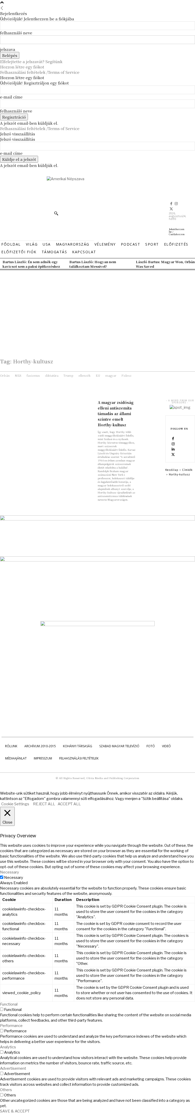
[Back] (2, 8)
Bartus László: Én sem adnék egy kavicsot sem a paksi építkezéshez (31, 264)
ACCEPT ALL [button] (69, 804)
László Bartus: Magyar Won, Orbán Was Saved (165, 264)
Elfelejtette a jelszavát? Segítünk (31, 61)
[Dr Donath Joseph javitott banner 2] (97, 625)
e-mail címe (11, 97)
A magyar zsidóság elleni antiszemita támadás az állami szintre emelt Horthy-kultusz (116, 413)
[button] (56, 213)
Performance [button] (11, 1025)
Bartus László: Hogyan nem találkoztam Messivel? (92, 264)
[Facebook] (171, 203)
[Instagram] (176, 203)
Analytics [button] (8, 1047)
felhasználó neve (16, 32)
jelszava (7, 49)
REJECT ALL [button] (44, 804)
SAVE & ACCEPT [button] (15, 1111)
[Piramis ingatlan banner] (97, 519)
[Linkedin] (173, 449)
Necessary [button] (9, 872)
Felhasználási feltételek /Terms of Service (39, 72)
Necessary (13, 877)
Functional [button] (9, 1004)
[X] (171, 209)
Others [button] (6, 1090)
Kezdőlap (171, 470)
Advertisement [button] (13, 1068)
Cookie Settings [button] (15, 804)
